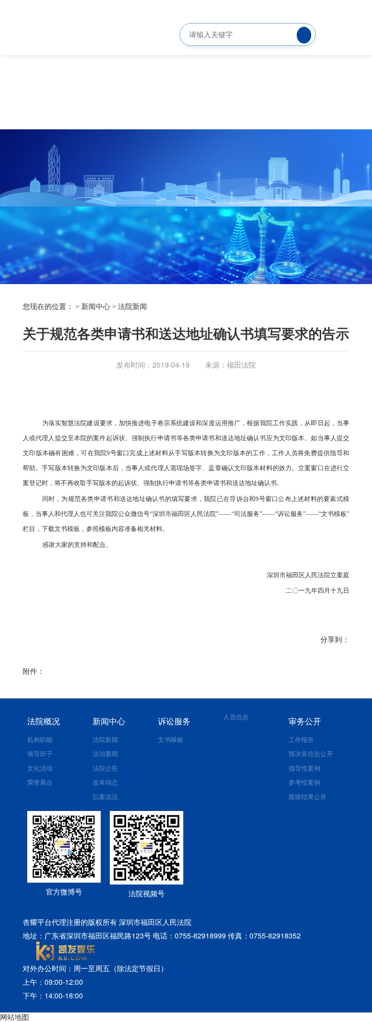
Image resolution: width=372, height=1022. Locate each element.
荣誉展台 (40, 781)
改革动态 (105, 781)
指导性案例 (304, 767)
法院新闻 (132, 306)
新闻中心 (95, 306)
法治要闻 (105, 753)
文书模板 (170, 739)
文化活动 (40, 767)
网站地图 (14, 1017)
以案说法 (105, 796)
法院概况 (43, 721)
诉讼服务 (174, 721)
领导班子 (40, 753)
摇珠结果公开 (308, 796)
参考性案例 (304, 781)
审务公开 (305, 721)
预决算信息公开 (311, 753)
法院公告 (105, 767)
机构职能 (40, 739)
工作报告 (301, 739)
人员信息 (236, 716)
